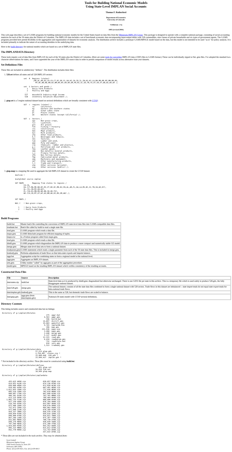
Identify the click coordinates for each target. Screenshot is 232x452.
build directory (17, 47)
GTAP (95, 100)
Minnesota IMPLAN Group (131, 35)
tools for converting (113, 57)
